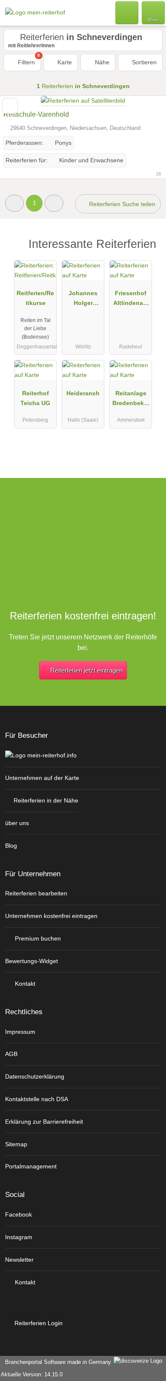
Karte (64, 62)
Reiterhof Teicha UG (35, 398)
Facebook (18, 1214)
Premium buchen (37, 938)
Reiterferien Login (38, 1323)
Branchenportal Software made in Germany (56, 1362)
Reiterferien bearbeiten (36, 893)
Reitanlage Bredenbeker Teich (130, 400)
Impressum (20, 1031)
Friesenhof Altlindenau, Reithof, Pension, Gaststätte (131, 300)
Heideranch (83, 393)
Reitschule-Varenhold (36, 114)
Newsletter (19, 1259)
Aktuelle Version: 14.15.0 (32, 1374)
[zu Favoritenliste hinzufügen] (10, 106)
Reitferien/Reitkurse (35, 298)
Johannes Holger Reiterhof (83, 300)
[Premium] (148, 251)
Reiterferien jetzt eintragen (86, 670)
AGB (11, 1053)
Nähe (101, 62)
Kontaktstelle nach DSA (36, 1099)
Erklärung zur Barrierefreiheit (44, 1121)
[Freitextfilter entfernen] (127, 12)
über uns (17, 823)
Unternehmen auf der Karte (42, 777)
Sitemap (16, 1144)
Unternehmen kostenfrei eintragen (51, 915)
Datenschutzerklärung (34, 1076)
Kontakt (24, 983)
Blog (11, 845)
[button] (14, 203)
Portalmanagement (31, 1166)
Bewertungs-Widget (31, 961)
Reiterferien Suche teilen (121, 204)
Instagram (18, 1237)
